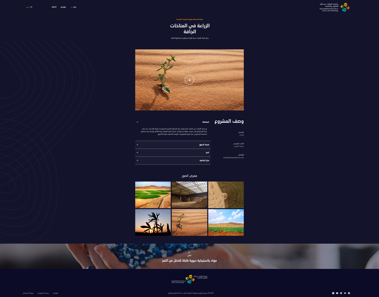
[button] (189, 80)
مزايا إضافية (204, 160)
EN (31, 7)
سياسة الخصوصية (43, 293)
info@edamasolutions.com (233, 157)
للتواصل (63, 7)
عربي (27, 7)
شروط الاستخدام (28, 293)
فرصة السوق (204, 145)
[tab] (173, 122)
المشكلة (205, 122)
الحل (207, 153)
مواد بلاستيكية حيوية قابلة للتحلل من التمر (189, 260)
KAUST (54, 7)
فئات (74, 7)
